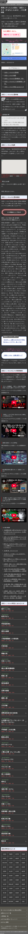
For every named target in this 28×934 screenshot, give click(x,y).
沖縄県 (17, 901)
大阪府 (4, 880)
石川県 (17, 871)
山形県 (10, 858)
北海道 (4, 854)
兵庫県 (10, 880)
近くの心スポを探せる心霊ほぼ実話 (11, 910)
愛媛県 (10, 892)
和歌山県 (11, 884)
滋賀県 (23, 880)
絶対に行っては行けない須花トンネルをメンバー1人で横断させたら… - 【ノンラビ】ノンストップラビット (15, 545)
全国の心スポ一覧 (6, 913)
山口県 (17, 888)
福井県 (23, 871)
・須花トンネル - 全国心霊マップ (12, 355)
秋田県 (4, 858)
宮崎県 (4, 901)
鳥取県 (17, 884)
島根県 (23, 884)
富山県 (10, 871)
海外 (23, 901)
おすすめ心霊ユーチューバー (9, 919)
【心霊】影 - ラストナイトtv (11, 550)
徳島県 (23, 888)
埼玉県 (10, 862)
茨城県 (23, 862)
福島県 (17, 858)
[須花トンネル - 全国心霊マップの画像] (14, 49)
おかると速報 (5, 922)
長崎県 (10, 897)
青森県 (10, 854)
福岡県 (23, 892)
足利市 (17, 175)
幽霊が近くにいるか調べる (11, 34)
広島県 (10, 888)
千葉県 (17, 862)
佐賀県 (4, 897)
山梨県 (17, 867)
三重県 (23, 875)
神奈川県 (5, 862)
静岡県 (17, 875)
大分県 (23, 897)
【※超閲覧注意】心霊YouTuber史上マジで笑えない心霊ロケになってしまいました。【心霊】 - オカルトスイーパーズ (15, 531)
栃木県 (11, 175)
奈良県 (4, 884)
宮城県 (23, 854)
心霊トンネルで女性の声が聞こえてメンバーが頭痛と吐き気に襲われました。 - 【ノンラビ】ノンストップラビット (15, 538)
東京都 (23, 858)
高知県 (17, 892)
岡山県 (4, 888)
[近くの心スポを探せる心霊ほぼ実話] (14, 1)
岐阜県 (10, 875)
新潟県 (23, 867)
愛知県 (4, 875)
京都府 (17, 880)
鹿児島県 (11, 901)
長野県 (4, 871)
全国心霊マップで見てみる (14, 58)
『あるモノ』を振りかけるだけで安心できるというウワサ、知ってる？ (14, 341)
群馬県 (10, 867)
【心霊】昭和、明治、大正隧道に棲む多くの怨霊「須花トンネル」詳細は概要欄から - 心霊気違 (15, 586)
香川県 (4, 892)
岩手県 (17, 854)
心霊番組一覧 (5, 916)
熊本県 (17, 897)
